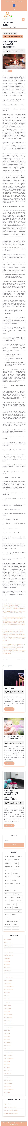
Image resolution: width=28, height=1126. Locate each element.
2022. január (7, 1048)
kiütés (20, 887)
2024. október (7, 949)
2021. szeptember (9, 1058)
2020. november (8, 1083)
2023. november (8, 980)
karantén (14, 887)
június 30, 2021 (8, 50)
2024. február (7, 970)
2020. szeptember (9, 1089)
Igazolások (9, 688)
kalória (6, 887)
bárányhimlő (8, 859)
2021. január (7, 1077)
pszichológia (8, 907)
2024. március (7, 967)
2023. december (8, 977)
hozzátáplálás (18, 876)
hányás (7, 880)
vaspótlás (7, 924)
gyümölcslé (16, 870)
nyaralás (19, 897)
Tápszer (14, 914)
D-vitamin (15, 863)
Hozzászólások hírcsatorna (11, 1110)
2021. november (8, 1055)
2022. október (7, 1020)
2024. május (7, 964)
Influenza (18, 883)
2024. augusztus (8, 955)
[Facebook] (14, 5)
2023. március (7, 1005)
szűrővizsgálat (17, 911)
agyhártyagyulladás (9, 856)
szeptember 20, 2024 (11, 691)
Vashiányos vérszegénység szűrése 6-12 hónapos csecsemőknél (11, 795)
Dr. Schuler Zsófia (8, 33)
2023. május (7, 999)
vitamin (15, 924)
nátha (6, 900)
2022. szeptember (9, 1024)
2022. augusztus (8, 1027)
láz (6, 897)
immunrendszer (9, 883)
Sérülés (7, 914)
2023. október (7, 983)
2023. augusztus (8, 989)
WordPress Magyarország (11, 1113)
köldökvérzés (8, 893)
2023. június (7, 995)
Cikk (15, 33)
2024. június (7, 961)
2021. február (7, 1073)
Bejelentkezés (8, 1104)
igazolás (14, 880)
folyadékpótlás (8, 866)
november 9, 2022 (10, 802)
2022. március (7, 1042)
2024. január (7, 974)
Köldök (14, 890)
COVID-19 (16, 859)
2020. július (7, 1092)
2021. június (7, 1061)
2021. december (8, 1052)
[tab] (23, 19)
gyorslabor (7, 870)
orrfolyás (19, 900)
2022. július (7, 1030)
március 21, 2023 (10, 741)
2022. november (8, 1017)
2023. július (7, 992)
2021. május (7, 1064)
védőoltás (7, 928)
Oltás (12, 900)
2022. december (8, 1014)
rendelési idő (17, 907)
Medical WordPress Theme (10, 1123)
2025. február (7, 939)
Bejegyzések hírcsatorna (10, 1107)
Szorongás (7, 911)
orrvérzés (7, 904)
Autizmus (20, 856)
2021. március (7, 1070)
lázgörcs (12, 897)
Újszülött (15, 928)
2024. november (8, 945)
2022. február (7, 1045)
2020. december (8, 1080)
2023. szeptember (9, 986)
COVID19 (7, 863)
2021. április (7, 1067)
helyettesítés (8, 876)
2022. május (7, 1036)
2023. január (7, 1011)
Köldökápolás (18, 893)
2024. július (7, 958)
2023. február (7, 1008)
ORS (14, 904)
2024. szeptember (9, 952)
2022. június (7, 1033)
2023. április (7, 1002)
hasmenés (15, 873)
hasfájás (7, 873)
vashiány (7, 917)
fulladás (17, 866)
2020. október (7, 1086)
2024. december (8, 942)
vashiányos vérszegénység (11, 921)
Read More (10, 710)
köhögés (7, 890)
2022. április (7, 1039)
